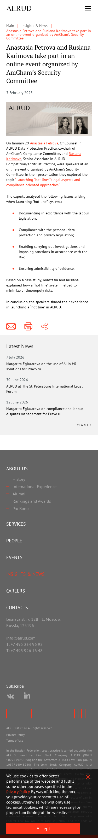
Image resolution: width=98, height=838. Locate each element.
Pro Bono (21, 508)
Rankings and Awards (32, 501)
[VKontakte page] (10, 696)
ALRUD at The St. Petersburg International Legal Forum (44, 389)
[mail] (11, 326)
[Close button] (88, 777)
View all (83, 425)
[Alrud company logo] (18, 8)
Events (14, 557)
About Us (17, 469)
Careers (15, 591)
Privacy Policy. (18, 791)
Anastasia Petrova (44, 143)
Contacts (17, 608)
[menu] (88, 8)
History (19, 479)
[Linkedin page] (27, 696)
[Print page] (28, 326)
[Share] (44, 326)
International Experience (34, 486)
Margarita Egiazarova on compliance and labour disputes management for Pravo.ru (44, 411)
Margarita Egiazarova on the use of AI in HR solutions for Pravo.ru (41, 366)
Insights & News (25, 574)
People (14, 541)
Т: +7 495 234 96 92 (24, 644)
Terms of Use (14, 740)
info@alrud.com (21, 638)
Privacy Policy (15, 735)
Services (16, 524)
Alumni (19, 494)
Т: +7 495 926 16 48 (24, 650)
